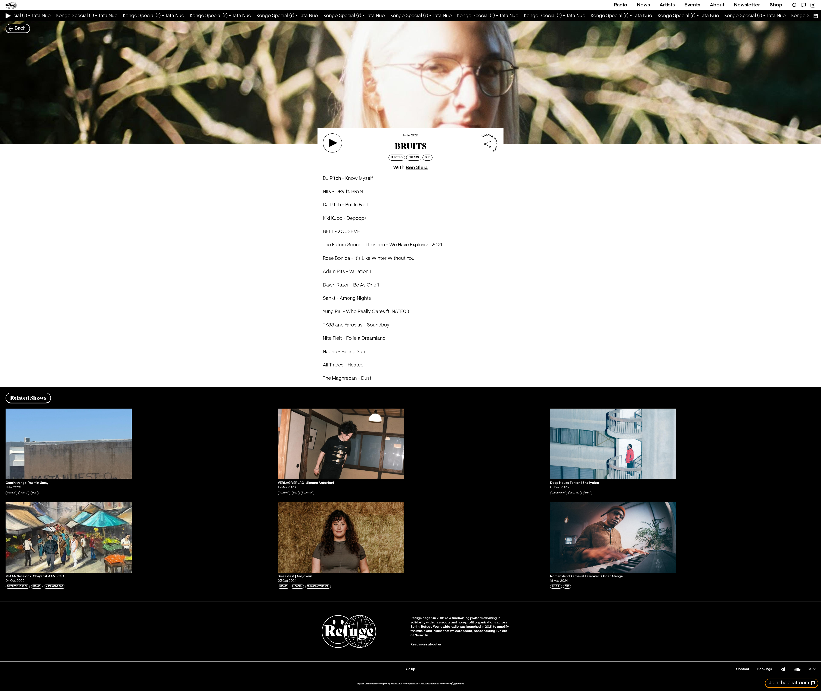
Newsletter (747, 5)
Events (692, 5)
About (717, 5)
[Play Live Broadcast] (7, 15)
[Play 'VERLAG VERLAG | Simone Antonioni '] (341, 444)
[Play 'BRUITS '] (332, 143)
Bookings (764, 669)
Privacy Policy (371, 684)
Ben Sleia (417, 167)
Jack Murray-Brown (429, 684)
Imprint (360, 684)
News (643, 5)
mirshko (414, 684)
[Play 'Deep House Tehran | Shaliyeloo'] (613, 444)
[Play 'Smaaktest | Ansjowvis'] (341, 537)
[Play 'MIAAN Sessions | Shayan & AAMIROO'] (69, 537)
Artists (667, 5)
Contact (742, 669)
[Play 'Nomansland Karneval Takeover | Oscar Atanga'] (613, 537)
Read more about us (426, 644)
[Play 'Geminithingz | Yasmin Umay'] (69, 444)
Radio (620, 5)
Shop (776, 5)
